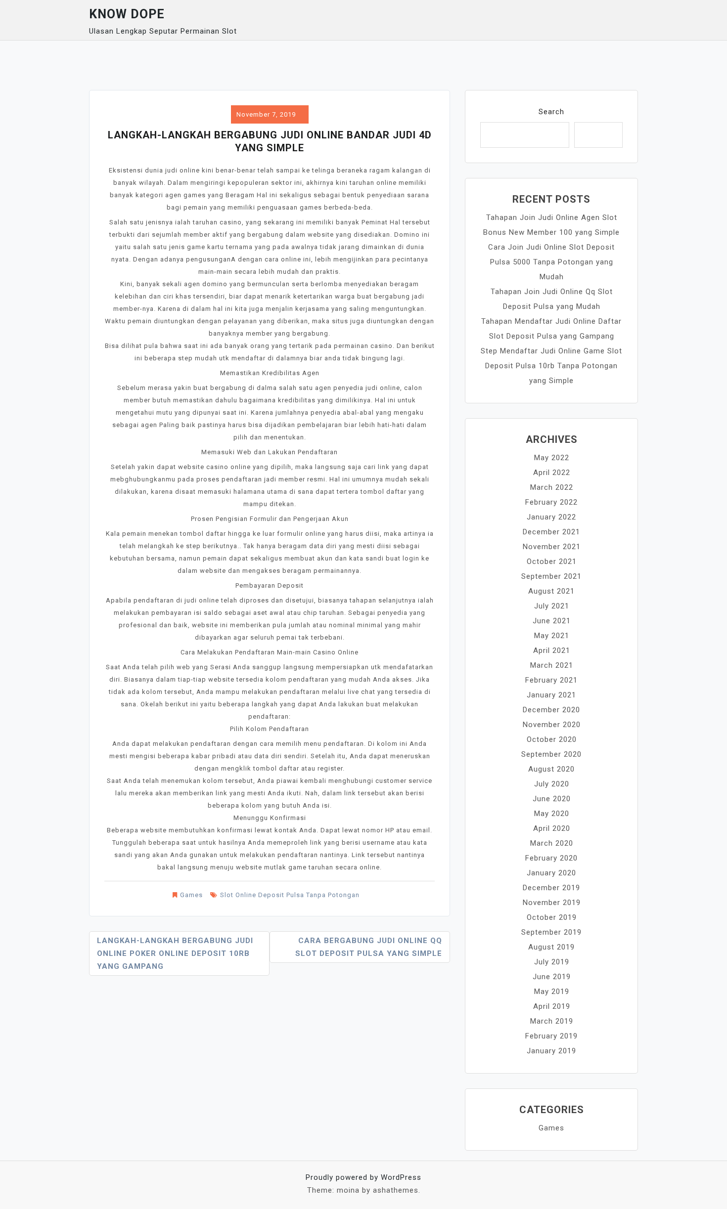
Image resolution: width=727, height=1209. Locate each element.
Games (191, 895)
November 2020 (552, 724)
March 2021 (551, 665)
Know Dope (127, 14)
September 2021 (551, 576)
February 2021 (551, 680)
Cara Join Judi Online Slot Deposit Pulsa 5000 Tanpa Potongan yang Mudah (551, 262)
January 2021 (551, 695)
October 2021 (552, 561)
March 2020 (551, 843)
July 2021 (551, 606)
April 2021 (551, 650)
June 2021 (552, 620)
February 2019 (551, 1036)
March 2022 (551, 487)
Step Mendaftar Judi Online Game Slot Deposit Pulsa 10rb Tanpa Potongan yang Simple (551, 365)
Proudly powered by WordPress (363, 1177)
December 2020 (551, 709)
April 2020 (551, 828)
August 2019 (551, 947)
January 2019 (551, 1050)
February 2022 (551, 502)
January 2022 (551, 517)
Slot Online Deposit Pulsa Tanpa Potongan (290, 895)
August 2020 (551, 769)
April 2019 (551, 1006)
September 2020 (551, 754)
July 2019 (551, 961)
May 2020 (551, 813)
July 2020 (551, 783)
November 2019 (552, 902)
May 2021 (551, 635)
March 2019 (551, 1021)
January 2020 (551, 872)
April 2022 (551, 472)
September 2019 (551, 932)
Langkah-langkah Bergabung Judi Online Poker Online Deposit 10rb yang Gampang (175, 953)
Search (551, 111)
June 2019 (552, 976)
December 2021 (551, 531)
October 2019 (552, 917)
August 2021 (551, 591)
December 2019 (551, 887)
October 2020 (552, 739)
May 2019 (551, 991)
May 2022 (551, 457)
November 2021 (552, 546)
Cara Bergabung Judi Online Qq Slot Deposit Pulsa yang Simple (368, 947)
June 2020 (552, 798)
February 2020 (551, 858)
